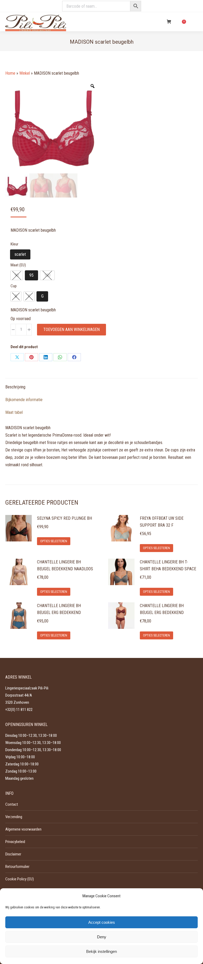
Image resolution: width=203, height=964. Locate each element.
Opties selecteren (53, 541)
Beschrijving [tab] (15, 386)
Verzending (13, 816)
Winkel (24, 73)
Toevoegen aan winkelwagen (71, 329)
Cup (14, 286)
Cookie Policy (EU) (19, 879)
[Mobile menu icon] (194, 22)
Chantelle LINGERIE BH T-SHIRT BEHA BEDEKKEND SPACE (168, 565)
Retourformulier (17, 866)
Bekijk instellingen (101, 951)
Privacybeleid (15, 841)
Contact (11, 804)
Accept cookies (101, 922)
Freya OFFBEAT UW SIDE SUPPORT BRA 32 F (161, 522)
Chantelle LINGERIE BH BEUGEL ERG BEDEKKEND (59, 609)
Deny (101, 937)
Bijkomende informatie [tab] (24, 399)
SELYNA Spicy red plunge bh (64, 518)
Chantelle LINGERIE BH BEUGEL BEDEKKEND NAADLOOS (65, 565)
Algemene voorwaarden (23, 829)
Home (10, 73)
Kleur (14, 244)
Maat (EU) (18, 265)
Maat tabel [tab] (14, 412)
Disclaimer (13, 854)
